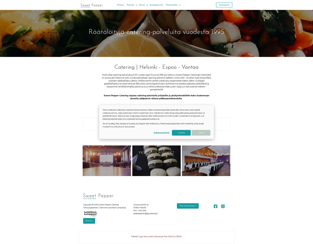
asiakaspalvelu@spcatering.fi (145, 213)
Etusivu (120, 5)
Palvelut (130, 5)
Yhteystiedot (171, 5)
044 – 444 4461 (139, 210)
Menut (142, 5)
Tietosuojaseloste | (91, 208)
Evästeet (89, 221)
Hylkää (201, 133)
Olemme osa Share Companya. (113, 208)
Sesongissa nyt (156, 5)
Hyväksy (181, 133)
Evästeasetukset (162, 133)
